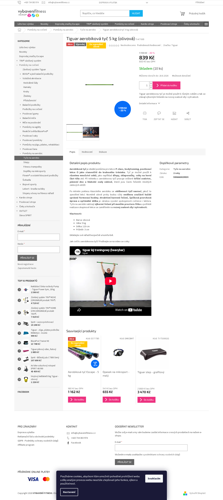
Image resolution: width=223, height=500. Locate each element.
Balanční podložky (31, 105)
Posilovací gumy (31, 113)
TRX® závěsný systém (30, 60)
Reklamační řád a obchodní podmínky (36, 436)
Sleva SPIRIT (25, 215)
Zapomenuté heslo (27, 268)
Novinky (23, 52)
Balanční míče (29, 118)
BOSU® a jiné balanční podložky (38, 74)
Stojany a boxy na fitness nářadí (38, 193)
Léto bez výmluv (27, 47)
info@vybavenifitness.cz (83, 433)
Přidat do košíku (168, 85)
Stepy (26, 162)
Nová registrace (26, 264)
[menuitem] (25, 24)
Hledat (136, 13)
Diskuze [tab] (103, 152)
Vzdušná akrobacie (32, 78)
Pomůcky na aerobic (33, 153)
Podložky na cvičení (32, 109)
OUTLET (23, 211)
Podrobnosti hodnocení (148, 45)
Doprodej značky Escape (31, 56)
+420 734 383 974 (79, 438)
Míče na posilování (32, 122)
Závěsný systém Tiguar (34, 69)
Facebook (76, 442)
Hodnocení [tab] (87, 152)
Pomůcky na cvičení (29, 65)
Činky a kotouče (27, 206)
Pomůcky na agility (32, 127)
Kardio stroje (25, 197)
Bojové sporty (30, 184)
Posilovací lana (30, 149)
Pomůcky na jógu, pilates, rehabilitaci (41, 144)
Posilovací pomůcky (32, 140)
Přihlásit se (27, 257)
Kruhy (26, 91)
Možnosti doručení (181, 75)
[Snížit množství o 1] (151, 87)
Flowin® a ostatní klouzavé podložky (40, 175)
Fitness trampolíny (32, 166)
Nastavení (69, 492)
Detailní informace (148, 103)
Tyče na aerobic (31, 158)
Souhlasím (154, 478)
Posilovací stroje (27, 202)
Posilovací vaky (30, 135)
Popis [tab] (72, 152)
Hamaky (27, 87)
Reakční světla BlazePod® (35, 131)
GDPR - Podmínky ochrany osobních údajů (38, 440)
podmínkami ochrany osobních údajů (162, 454)
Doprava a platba (108, 2)
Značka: (170, 45)
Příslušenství (29, 100)
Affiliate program (26, 445)
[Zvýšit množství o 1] (151, 83)
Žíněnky (27, 96)
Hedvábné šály (30, 83)
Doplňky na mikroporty (34, 171)
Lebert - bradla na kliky (34, 189)
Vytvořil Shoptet (197, 493)
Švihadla (27, 180)
